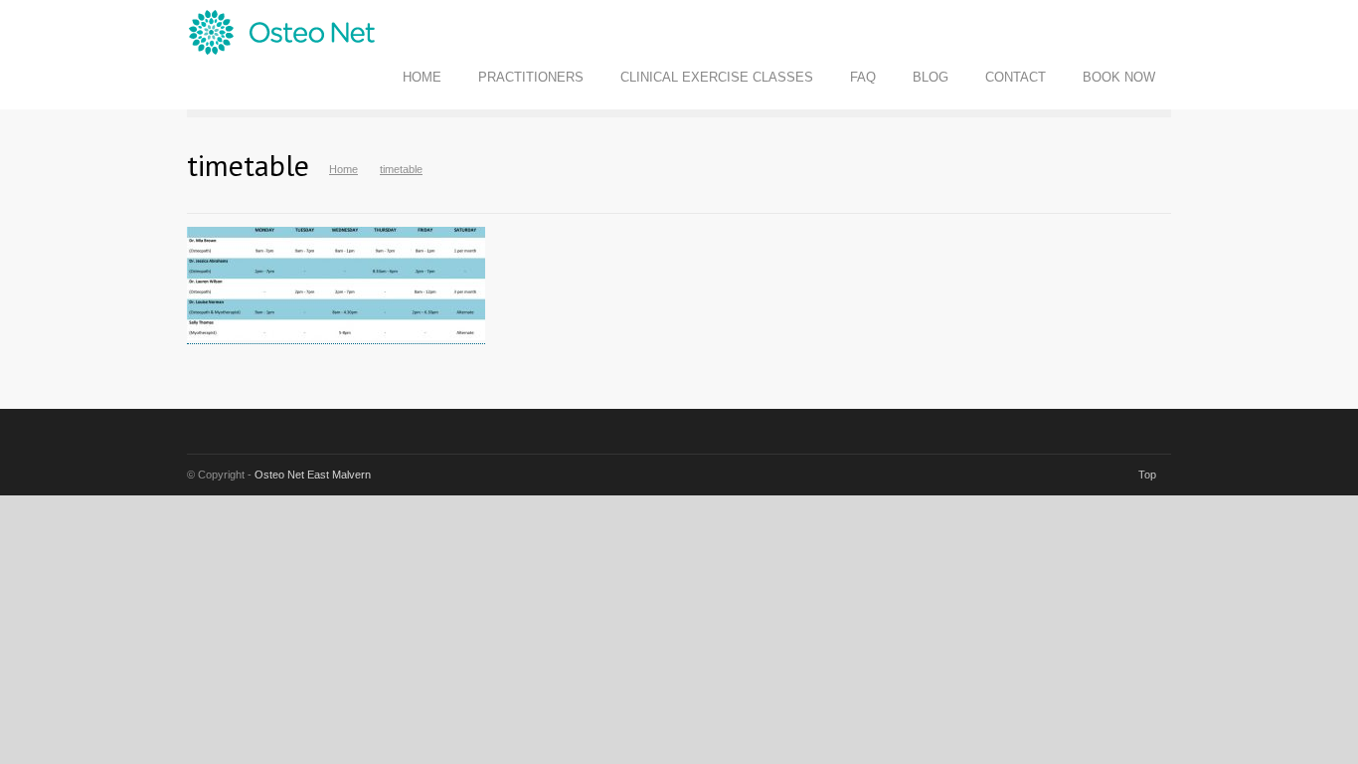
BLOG (930, 77)
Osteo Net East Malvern (313, 474)
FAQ (863, 77)
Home (343, 169)
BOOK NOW (1119, 77)
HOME (422, 77)
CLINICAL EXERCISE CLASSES (716, 77)
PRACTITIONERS (531, 77)
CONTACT (1015, 77)
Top (1147, 474)
